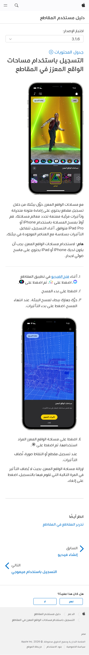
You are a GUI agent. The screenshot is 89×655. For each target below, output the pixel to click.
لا (45, 601)
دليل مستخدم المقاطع (62, 17)
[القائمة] (5, 5)
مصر (83, 634)
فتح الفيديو (60, 276)
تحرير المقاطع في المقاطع (63, 524)
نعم (71, 601)
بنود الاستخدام (54, 646)
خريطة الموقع (34, 646)
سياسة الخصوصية (76, 646)
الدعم (71, 614)
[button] (16, 5)
